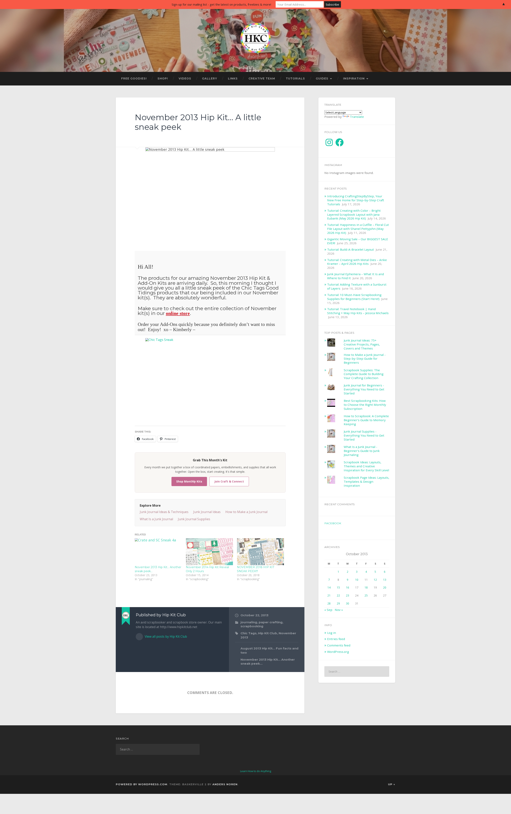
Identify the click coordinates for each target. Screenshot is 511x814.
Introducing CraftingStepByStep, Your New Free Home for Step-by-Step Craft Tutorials (355, 200)
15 (338, 587)
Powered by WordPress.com (141, 784)
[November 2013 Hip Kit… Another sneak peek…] (158, 551)
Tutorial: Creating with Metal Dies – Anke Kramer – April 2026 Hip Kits (357, 262)
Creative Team (262, 78)
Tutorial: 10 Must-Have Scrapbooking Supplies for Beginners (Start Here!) (354, 297)
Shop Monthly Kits (189, 481)
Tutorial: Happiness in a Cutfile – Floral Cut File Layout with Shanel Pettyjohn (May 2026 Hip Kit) (358, 229)
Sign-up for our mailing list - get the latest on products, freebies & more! (221, 4)
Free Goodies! (134, 78)
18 (366, 587)
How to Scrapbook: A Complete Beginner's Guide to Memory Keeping (366, 420)
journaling (249, 622)
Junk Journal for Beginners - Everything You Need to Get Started (364, 389)
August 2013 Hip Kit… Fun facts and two (269, 650)
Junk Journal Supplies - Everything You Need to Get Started (364, 435)
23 (347, 595)
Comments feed (338, 645)
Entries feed (336, 639)
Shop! (162, 78)
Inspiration (354, 78)
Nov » (339, 610)
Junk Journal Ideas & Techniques (164, 512)
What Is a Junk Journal (156, 519)
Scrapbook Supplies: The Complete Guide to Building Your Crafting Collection (363, 374)
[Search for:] (356, 671)
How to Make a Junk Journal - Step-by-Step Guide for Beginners (365, 359)
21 (329, 595)
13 (384, 580)
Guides (322, 78)
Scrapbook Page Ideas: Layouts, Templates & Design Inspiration (366, 481)
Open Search (391, 78)
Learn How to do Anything (255, 771)
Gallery (209, 78)
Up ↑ (391, 784)
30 (347, 603)
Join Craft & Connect (229, 481)
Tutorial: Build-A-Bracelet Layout (350, 249)
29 (338, 603)
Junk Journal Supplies (194, 519)
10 (356, 580)
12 (375, 580)
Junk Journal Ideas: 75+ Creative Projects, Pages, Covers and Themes (362, 344)
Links (233, 78)
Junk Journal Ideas (207, 512)
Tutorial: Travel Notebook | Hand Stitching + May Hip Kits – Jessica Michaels (358, 311)
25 (366, 595)
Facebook (332, 523)
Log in (331, 633)
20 (384, 587)
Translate (357, 117)
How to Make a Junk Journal (246, 512)
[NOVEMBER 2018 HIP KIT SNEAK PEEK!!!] (260, 551)
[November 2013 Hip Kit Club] (210, 380)
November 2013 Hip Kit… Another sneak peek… (268, 662)
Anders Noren (225, 784)
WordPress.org (338, 652)
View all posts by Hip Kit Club (165, 636)
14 (329, 587)
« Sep (328, 610)
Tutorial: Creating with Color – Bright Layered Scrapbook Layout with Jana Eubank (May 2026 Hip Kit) (354, 214)
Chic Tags (248, 633)
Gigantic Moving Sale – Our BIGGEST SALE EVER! (357, 241)
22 (338, 595)
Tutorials (295, 78)
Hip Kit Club (267, 633)
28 (329, 603)
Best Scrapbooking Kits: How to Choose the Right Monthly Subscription (365, 405)
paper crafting (270, 622)
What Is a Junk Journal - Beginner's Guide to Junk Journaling (362, 451)
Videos (185, 78)
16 (347, 587)
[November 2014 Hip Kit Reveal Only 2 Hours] (209, 551)
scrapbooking (252, 626)
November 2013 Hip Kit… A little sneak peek (198, 122)
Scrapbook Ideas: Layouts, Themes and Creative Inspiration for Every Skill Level (366, 466)
